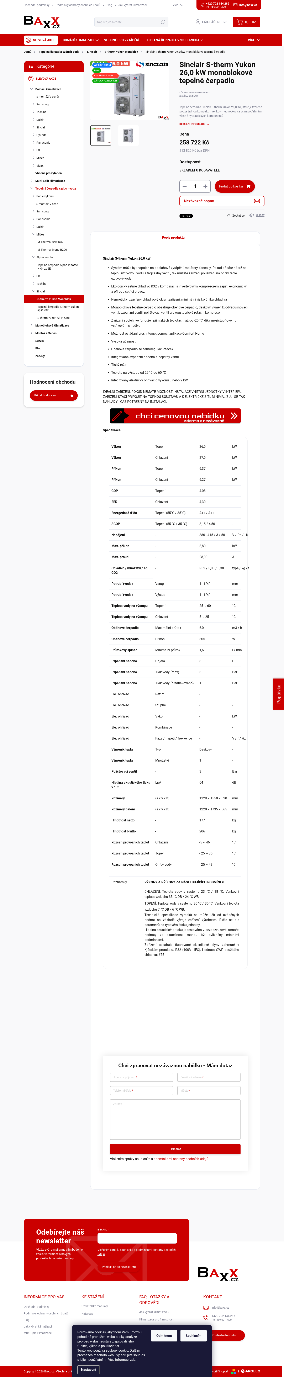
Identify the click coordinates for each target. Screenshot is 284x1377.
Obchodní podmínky (36, 5)
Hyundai (41, 135)
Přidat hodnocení (45, 395)
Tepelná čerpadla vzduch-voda (55, 188)
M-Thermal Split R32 (50, 242)
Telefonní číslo (123, 1090)
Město (185, 1090)
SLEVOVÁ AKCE (46, 78)
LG (38, 150)
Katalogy (87, 1313)
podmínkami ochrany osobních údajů (181, 1159)
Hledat (163, 22)
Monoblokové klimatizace (52, 325)
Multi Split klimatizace (50, 180)
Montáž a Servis (46, 333)
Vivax (39, 165)
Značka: (188, 96)
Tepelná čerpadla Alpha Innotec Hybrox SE (57, 266)
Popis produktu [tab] (173, 237)
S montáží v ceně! (47, 96)
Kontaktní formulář (224, 1335)
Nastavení (88, 1370)
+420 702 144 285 (223, 1318)
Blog (109, 5)
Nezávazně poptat (199, 201)
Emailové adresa (192, 1077)
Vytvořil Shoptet (218, 1371)
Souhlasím (193, 1336)
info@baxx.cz (220, 1307)
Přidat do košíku (231, 186)
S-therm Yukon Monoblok (54, 299)
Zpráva (117, 1104)
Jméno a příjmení (125, 1077)
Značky (40, 356)
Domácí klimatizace (48, 89)
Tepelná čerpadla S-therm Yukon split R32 (58, 308)
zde (132, 1360)
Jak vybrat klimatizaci (133, 5)
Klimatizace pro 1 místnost (156, 1319)
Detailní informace (192, 124)
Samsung (42, 104)
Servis (39, 341)
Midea (40, 158)
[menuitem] (41, 40)
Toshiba (41, 112)
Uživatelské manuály (94, 1306)
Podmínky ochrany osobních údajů (78, 5)
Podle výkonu (45, 196)
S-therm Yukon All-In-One (53, 317)
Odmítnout (164, 1336)
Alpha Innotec (45, 257)
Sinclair (41, 127)
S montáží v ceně (47, 204)
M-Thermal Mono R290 (52, 249)
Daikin (40, 119)
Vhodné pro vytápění (49, 173)
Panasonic (43, 142)
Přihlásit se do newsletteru (119, 1267)
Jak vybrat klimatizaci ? (154, 1312)
